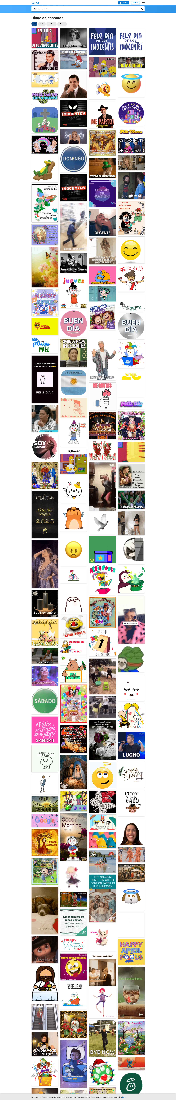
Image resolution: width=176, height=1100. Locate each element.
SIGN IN (135, 2)
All (34, 24)
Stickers (51, 24)
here (124, 1097)
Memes (62, 24)
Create (125, 2)
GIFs (41, 24)
